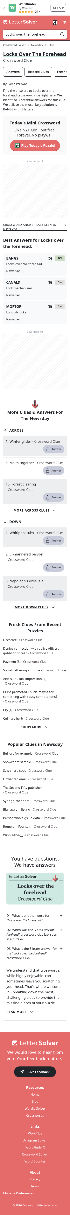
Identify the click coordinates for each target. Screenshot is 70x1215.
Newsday (37, 45)
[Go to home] (35, 1043)
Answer (56, 449)
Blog (35, 1101)
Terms (35, 1186)
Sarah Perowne (17, 84)
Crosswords (35, 1115)
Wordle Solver (35, 1108)
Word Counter (35, 1161)
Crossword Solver (14, 45)
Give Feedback (38, 1072)
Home (35, 1094)
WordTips (35, 1133)
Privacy (35, 1179)
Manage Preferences (18, 1193)
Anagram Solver (35, 1140)
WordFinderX (35, 1147)
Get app (58, 8)
